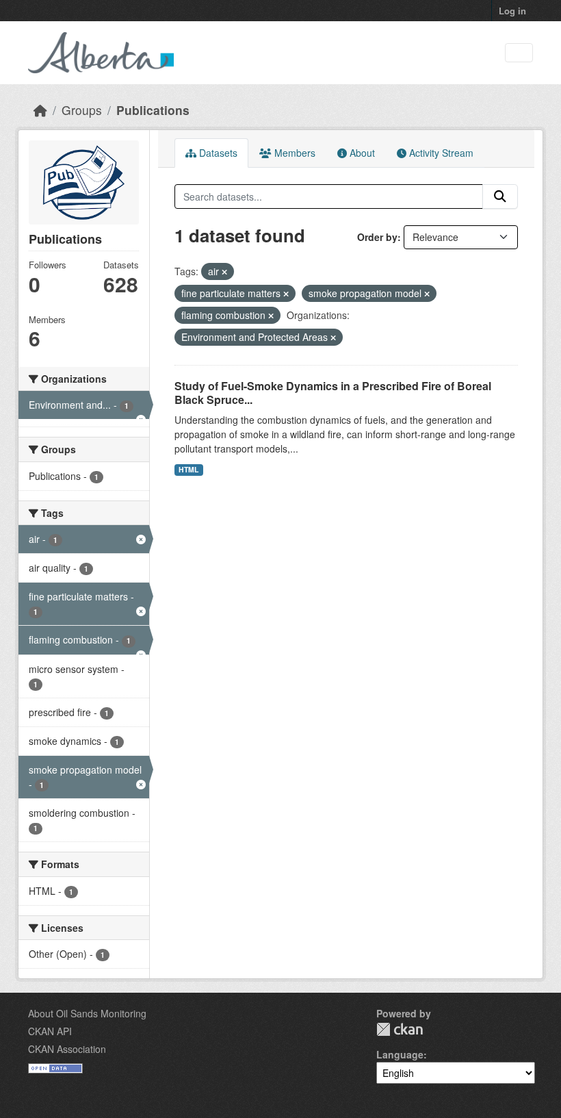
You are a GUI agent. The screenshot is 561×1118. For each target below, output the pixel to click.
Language (399, 1054)
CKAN (399, 1029)
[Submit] (500, 196)
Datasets (216, 153)
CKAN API (50, 1031)
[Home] (40, 109)
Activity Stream (439, 153)
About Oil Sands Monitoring (87, 1013)
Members (293, 153)
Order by (377, 237)
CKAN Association (67, 1049)
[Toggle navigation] (519, 53)
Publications (153, 109)
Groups (82, 109)
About (361, 153)
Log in (512, 10)
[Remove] (224, 271)
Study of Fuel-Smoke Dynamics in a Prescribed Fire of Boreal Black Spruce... (332, 393)
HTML (188, 469)
